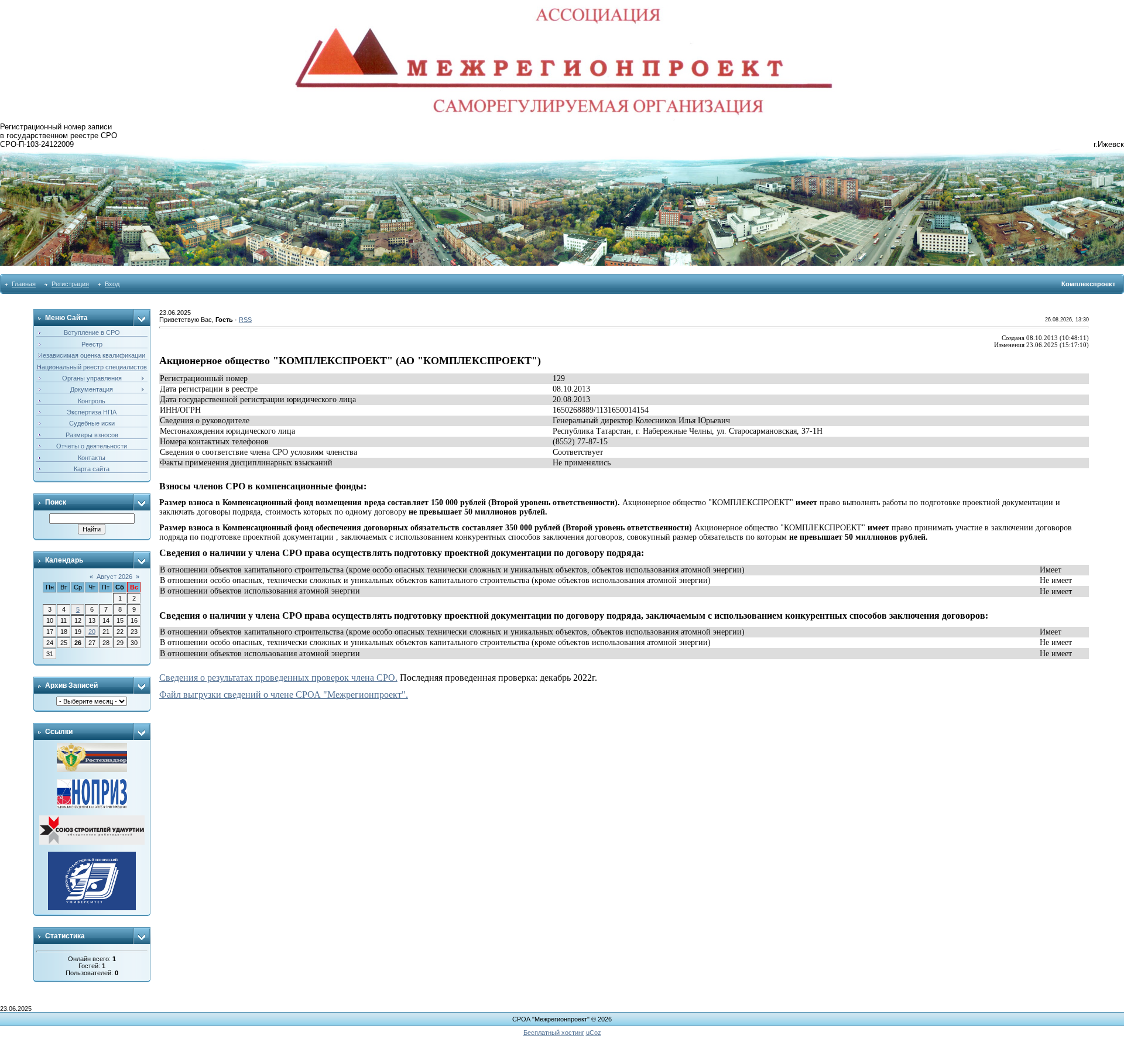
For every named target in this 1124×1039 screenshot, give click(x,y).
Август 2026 (114, 576)
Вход (112, 283)
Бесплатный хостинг (553, 1032)
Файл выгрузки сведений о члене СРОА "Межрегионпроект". (283, 694)
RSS (245, 319)
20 (91, 631)
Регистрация (70, 283)
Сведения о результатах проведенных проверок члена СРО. (278, 678)
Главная (24, 283)
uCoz (593, 1032)
